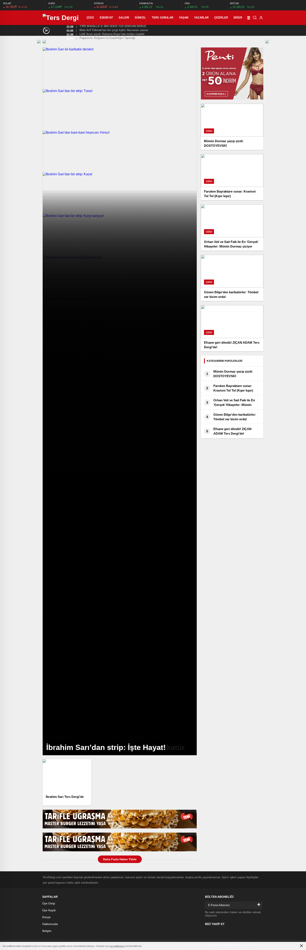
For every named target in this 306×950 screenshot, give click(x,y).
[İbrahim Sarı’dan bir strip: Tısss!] (120, 110)
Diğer (238, 17)
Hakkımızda (50, 924)
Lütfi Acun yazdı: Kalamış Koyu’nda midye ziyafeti (112, 34)
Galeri (124, 17)
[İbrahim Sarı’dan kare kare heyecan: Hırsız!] (120, 151)
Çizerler (221, 17)
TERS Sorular (162, 17)
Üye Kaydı (49, 910)
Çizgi (90, 17)
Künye (46, 917)
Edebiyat (106, 17)
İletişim (46, 931)
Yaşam (184, 17)
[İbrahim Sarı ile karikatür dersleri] (120, 68)
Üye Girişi (48, 903)
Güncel (140, 17)
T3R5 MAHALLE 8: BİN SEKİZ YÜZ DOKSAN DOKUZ (113, 26)
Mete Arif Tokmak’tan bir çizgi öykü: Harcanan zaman (114, 30)
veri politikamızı (117, 946)
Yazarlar (201, 17)
